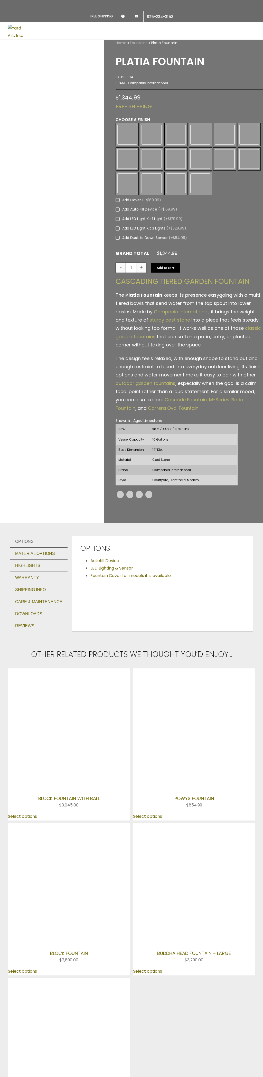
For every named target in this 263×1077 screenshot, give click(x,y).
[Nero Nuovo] (249, 191)
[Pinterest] (139, 552)
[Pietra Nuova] (127, 233)
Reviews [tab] (24, 683)
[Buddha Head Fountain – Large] (194, 777)
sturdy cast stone (169, 377)
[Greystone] (176, 191)
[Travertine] (152, 233)
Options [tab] (24, 599)
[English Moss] (249, 145)
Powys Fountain (194, 749)
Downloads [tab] (28, 671)
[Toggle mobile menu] (253, 28)
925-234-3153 (24, 933)
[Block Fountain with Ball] (69, 730)
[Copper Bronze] (200, 145)
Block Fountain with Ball (69, 749)
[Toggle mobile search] (244, 28)
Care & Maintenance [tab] (38, 659)
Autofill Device (104, 618)
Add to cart (165, 325)
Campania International (181, 369)
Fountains (138, 42)
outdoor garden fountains (145, 440)
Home (121, 42)
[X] (130, 552)
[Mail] (47, 951)
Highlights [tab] (27, 623)
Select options (22, 767)
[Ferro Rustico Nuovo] (127, 191)
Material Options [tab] (35, 611)
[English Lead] (225, 145)
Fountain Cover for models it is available (130, 633)
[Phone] (58, 951)
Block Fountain (69, 797)
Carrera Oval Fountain (173, 465)
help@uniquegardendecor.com (41, 940)
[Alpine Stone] (152, 145)
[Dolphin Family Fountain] (69, 825)
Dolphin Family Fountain (69, 844)
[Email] (149, 552)
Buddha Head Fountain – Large (194, 797)
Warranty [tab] (27, 635)
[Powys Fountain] (194, 730)
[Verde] (200, 233)
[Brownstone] (176, 145)
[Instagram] (25, 951)
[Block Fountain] (69, 777)
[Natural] (225, 191)
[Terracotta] (176, 233)
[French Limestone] (152, 191)
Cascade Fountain (186, 457)
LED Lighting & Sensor (111, 626)
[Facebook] (120, 552)
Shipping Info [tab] (30, 647)
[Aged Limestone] (127, 145)
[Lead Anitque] (200, 191)
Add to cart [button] (19, 862)
